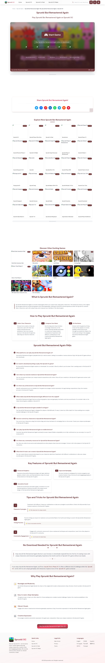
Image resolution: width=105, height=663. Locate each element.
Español (92, 641)
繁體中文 (92, 643)
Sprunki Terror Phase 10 (51, 567)
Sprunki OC (29, 2)
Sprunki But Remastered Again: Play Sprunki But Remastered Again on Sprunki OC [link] (44, 8)
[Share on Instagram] (45, 108)
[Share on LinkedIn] (50, 108)
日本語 (85, 641)
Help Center (57, 641)
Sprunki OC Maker (53, 2)
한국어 (78, 646)
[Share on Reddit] (64, 108)
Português (79, 643)
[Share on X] (36, 108)
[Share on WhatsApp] (54, 108)
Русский (85, 643)
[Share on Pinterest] (68, 108)
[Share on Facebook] (41, 108)
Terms (55, 646)
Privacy (56, 643)
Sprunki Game (20, 8)
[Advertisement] (52, 85)
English (78, 641)
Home (20, 2)
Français (85, 646)
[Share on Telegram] (59, 108)
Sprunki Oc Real (40, 2)
